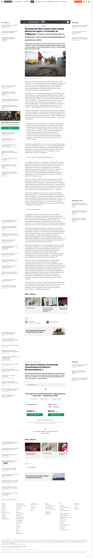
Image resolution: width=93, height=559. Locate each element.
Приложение (28, 214)
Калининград (18, 515)
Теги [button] (30, 318)
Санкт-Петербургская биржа (21, 546)
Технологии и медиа (5, 512)
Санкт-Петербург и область (21, 505)
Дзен (32, 510)
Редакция (62, 508)
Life (72, 374)
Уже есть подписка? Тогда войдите (45, 420)
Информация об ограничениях (8, 551)
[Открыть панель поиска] (86, 1)
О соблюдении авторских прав (22, 551)
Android (76, 507)
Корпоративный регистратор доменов (65, 517)
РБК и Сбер (4, 268)
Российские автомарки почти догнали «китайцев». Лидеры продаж (80, 365)
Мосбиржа (13, 546)
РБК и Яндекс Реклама (6, 378)
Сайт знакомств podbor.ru (65, 524)
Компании (3, 135)
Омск (17, 510)
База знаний (4, 517)
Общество (4, 27)
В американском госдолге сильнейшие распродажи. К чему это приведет (80, 378)
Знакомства (62, 523)
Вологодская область (20, 513)
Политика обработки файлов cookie (78, 551)
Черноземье (18, 526)
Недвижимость (4, 175)
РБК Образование (5, 518)
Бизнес (3, 477)
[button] (84, 2)
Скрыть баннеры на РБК (50, 505)
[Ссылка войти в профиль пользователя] (88, 1)
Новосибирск (19, 508)
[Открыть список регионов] (84, 2)
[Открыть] (10, 1)
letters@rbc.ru (13, 543)
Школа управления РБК (64, 529)
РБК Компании (4, 161)
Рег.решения (62, 521)
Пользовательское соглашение (37, 551)
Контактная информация (64, 507)
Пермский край (19, 520)
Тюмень (17, 525)
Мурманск (18, 531)
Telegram (32, 508)
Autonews (74, 367)
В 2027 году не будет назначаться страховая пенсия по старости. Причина (79, 372)
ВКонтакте (33, 505)
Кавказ (17, 528)
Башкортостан (19, 512)
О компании (62, 505)
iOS (75, 505)
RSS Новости (48, 513)
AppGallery (76, 508)
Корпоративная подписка (50, 508)
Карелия (17, 530)
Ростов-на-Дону (19, 522)
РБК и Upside (4, 444)
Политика (3, 88)
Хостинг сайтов (63, 519)
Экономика (4, 353)
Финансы (3, 168)
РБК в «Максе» (30, 294)
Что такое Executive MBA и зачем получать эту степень (79, 32)
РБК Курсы (62, 528)
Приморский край (19, 533)
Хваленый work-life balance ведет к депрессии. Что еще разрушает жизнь (80, 38)
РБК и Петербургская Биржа (7, 147)
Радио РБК (7, 1)
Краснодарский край (20, 517)
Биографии (4, 515)
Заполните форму (45, 433)
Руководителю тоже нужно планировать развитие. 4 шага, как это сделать (80, 26)
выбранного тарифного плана (57, 422)
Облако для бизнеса (64, 515)
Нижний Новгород (19, 518)
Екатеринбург (19, 507)
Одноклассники (34, 507)
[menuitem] (18, 1)
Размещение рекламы (64, 510)
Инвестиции (4, 109)
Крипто (3, 276)
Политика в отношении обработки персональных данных (57, 551)
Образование (4, 101)
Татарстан (18, 523)
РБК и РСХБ (4, 489)
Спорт (3, 154)
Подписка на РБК (48, 507)
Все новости (5, 22)
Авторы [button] (26, 318)
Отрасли (3, 250)
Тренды (3, 34)
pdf (48, 93)
